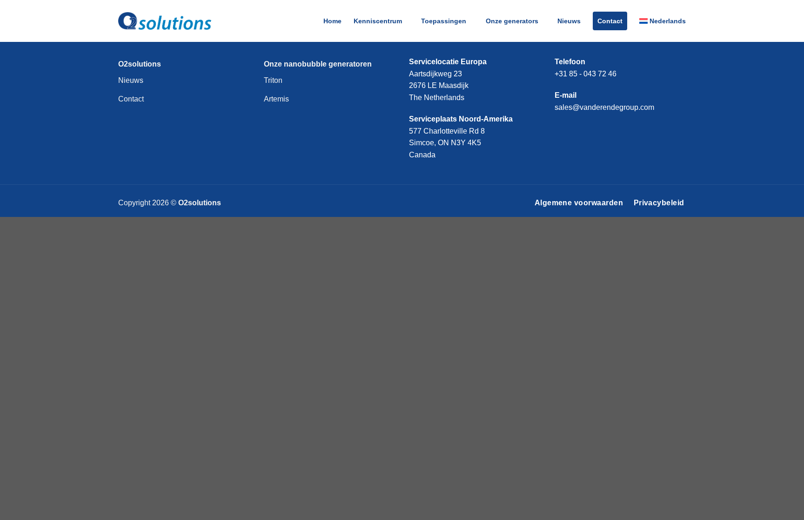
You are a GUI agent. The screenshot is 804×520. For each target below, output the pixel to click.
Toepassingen (443, 21)
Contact (610, 21)
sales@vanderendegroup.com (604, 107)
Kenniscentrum (378, 21)
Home (332, 21)
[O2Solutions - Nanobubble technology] (164, 20)
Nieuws (569, 21)
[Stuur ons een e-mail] (610, 128)
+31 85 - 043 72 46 (585, 74)
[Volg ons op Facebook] (562, 128)
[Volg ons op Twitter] (594, 128)
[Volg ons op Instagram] (578, 128)
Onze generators (512, 21)
